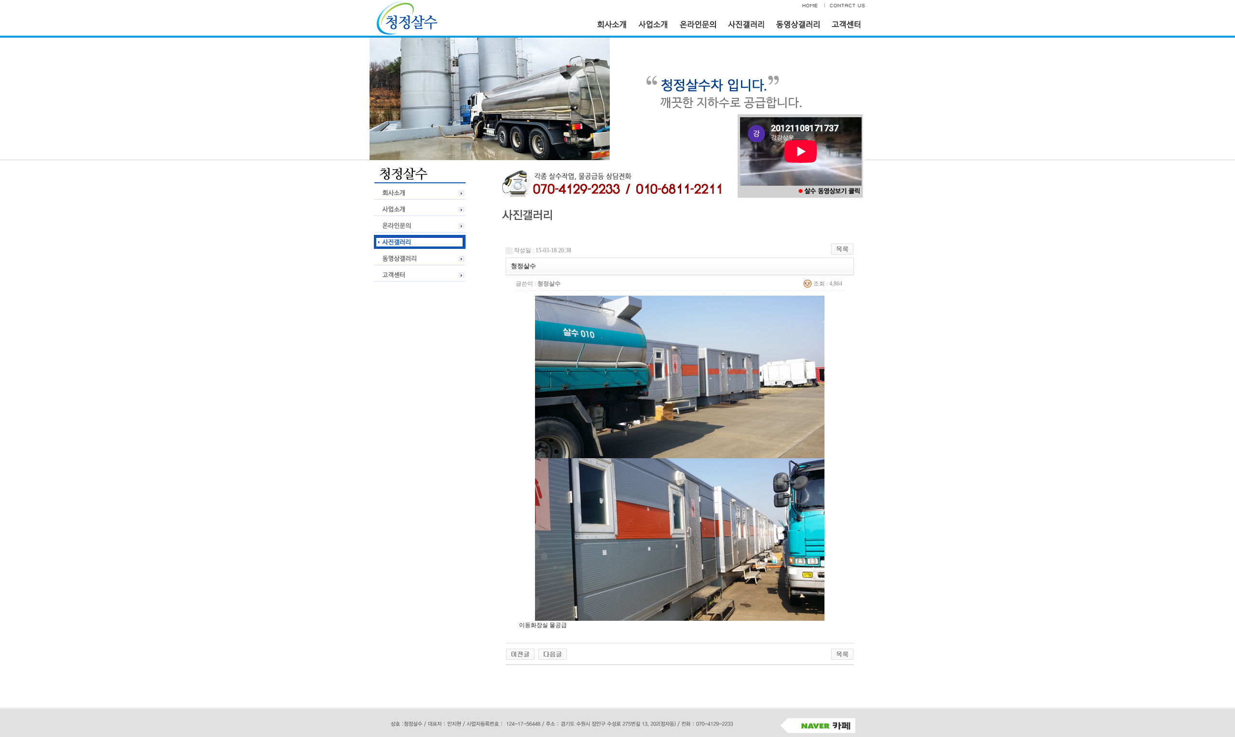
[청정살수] (520, 653)
